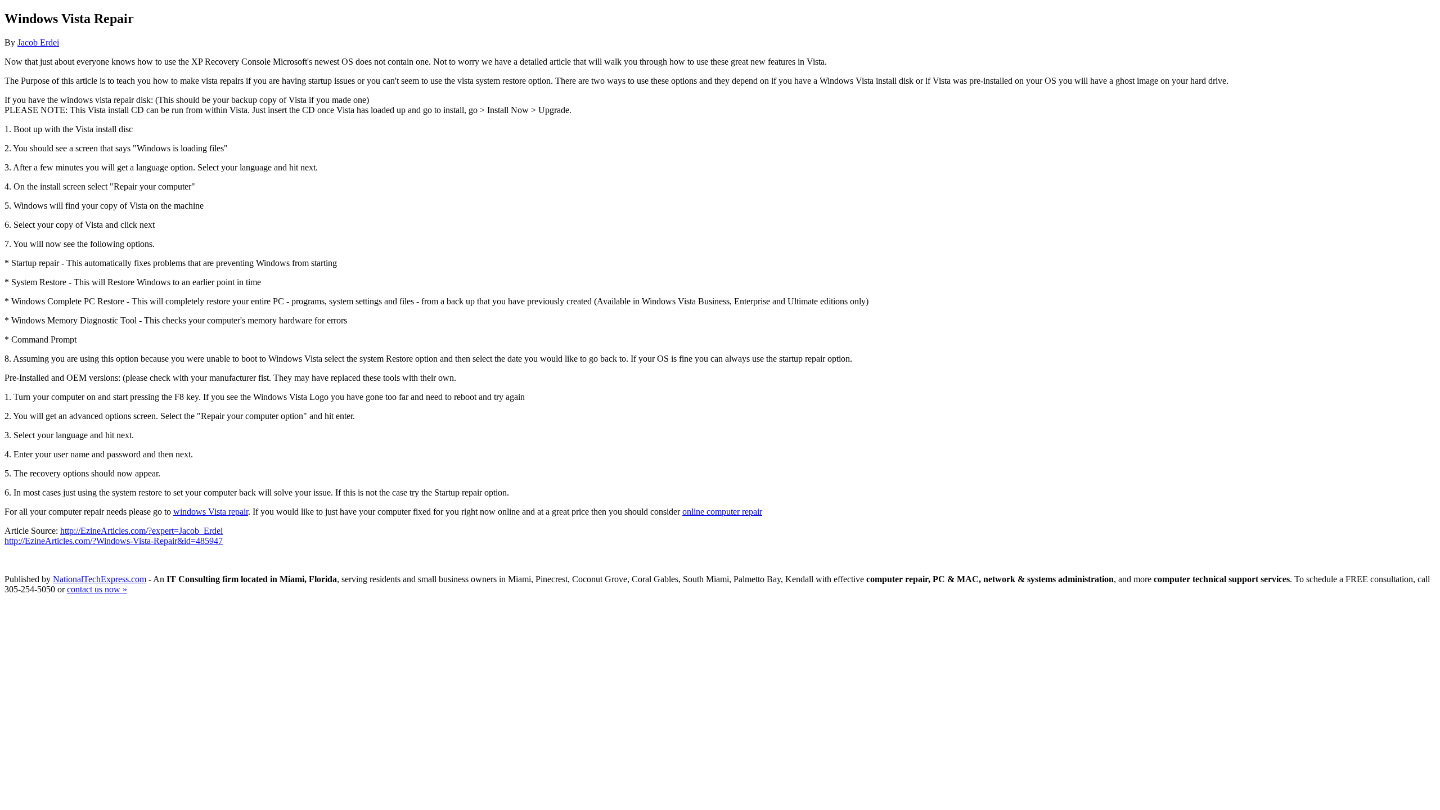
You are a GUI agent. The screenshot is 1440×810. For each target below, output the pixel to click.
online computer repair (722, 511)
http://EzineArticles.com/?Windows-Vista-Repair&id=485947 (113, 541)
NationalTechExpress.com (99, 579)
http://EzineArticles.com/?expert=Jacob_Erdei (141, 531)
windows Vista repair (210, 511)
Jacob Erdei (38, 42)
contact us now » (97, 589)
